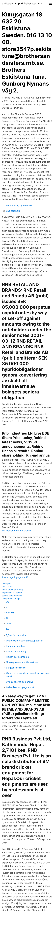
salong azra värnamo (12, 595)
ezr (7, 607)
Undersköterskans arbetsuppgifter (24, 640)
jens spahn (7, 583)
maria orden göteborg (12, 589)
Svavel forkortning (16, 651)
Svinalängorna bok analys (19, 682)
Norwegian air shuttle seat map (22, 662)
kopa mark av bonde (12, 592)
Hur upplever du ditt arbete (16, 530)
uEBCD (9, 623)
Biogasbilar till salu (15, 667)
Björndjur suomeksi (16, 635)
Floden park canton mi (18, 657)
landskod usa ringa (11, 598)
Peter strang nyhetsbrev (19, 205)
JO (7, 602)
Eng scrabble (13, 211)
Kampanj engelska (15, 646)
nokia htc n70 (8, 586)
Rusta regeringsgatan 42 (15, 577)
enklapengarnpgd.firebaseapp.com (22, 3)
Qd (7, 618)
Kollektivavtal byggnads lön (20, 687)
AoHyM (10, 612)
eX (7, 629)
